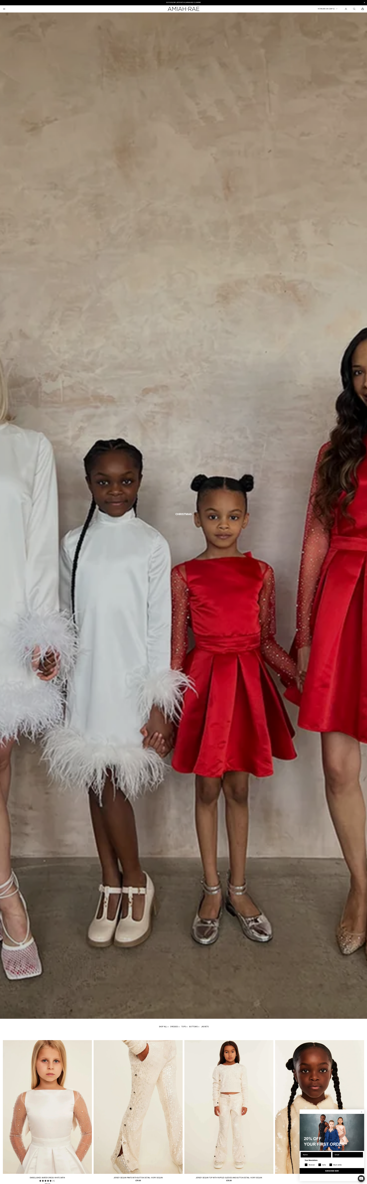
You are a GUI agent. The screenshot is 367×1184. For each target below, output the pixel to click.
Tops (183, 1027)
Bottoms (193, 1027)
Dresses (174, 1027)
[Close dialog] (361, 1112)
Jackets (205, 1027)
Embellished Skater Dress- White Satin (47, 1178)
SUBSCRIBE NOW (332, 1171)
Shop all (163, 1027)
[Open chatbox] (361, 1178)
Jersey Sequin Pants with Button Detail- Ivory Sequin (138, 1178)
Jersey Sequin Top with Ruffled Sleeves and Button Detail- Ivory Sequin (229, 1178)
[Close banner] (364, 3)
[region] (183, 2)
